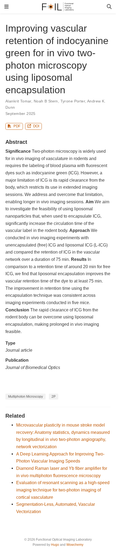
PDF (16, 126)
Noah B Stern (46, 101)
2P (54, 396)
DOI (35, 126)
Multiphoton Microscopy (25, 396)
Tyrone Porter (72, 101)
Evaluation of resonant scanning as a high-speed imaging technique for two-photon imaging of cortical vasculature (63, 489)
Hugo (55, 545)
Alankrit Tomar (18, 101)
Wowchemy (74, 545)
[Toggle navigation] (6, 6)
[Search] (109, 7)
